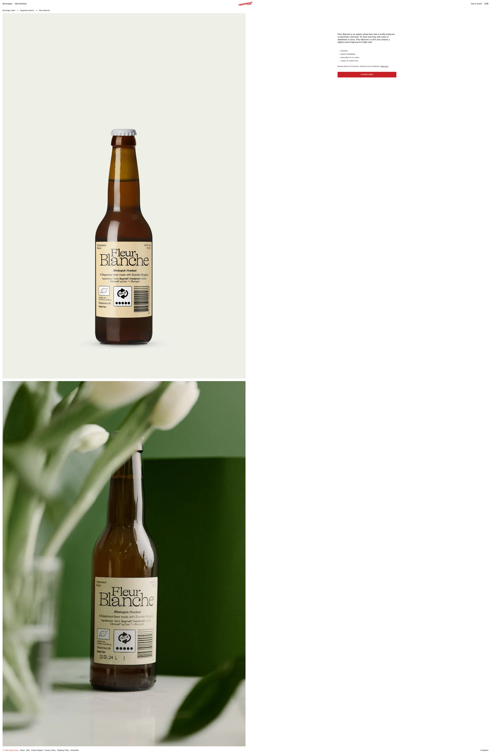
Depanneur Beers (27, 10)
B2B (486, 4)
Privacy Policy (50, 750)
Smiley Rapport (37, 750)
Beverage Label (9, 10)
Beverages (7, 4)
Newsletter (74, 750)
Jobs (28, 750)
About (22, 750)
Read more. (384, 66)
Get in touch (476, 4)
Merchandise (21, 4)
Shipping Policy (63, 750)
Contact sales (367, 74)
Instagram (484, 750)
